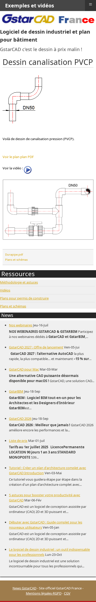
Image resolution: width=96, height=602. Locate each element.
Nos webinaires (20, 325)
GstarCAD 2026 (20, 418)
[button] (84, 590)
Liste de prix (18, 440)
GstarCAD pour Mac (24, 369)
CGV (67, 593)
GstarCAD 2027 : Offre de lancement (36, 347)
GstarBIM (16, 391)
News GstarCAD (24, 588)
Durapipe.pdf (14, 254)
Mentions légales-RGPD (43, 593)
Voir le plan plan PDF (18, 156)
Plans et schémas (16, 259)
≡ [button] (90, 4)
